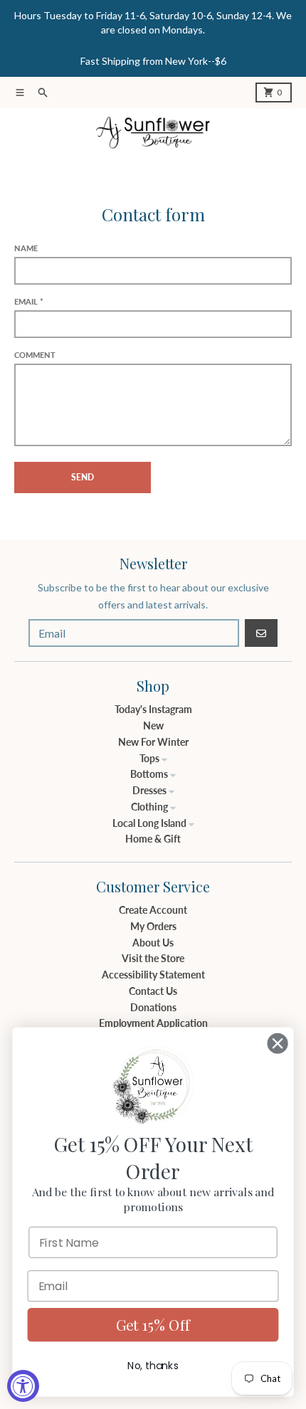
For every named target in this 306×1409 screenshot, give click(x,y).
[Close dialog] (278, 1043)
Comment (35, 354)
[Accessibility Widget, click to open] (23, 1386)
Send (82, 477)
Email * (28, 301)
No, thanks (153, 1365)
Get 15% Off (153, 1324)
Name (26, 248)
